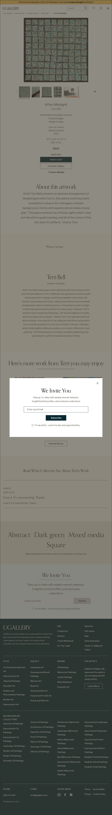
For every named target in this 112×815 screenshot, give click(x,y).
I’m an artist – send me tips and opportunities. (57, 425)
